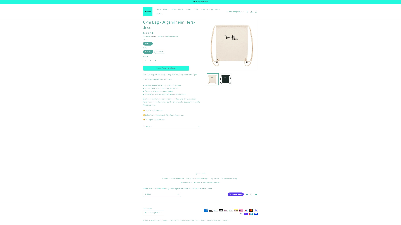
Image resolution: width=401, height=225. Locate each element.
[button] (217, 9)
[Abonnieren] (178, 194)
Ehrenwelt (152, 220)
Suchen (165, 178)
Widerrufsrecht (186, 182)
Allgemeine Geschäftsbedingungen (207, 182)
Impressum (215, 178)
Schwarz (160, 52)
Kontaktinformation (177, 178)
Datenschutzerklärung (229, 178)
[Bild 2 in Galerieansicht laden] (225, 79)
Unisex (147, 43)
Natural (148, 52)
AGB (197, 220)
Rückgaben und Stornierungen (197, 178)
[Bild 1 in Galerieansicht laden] (213, 79)
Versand (154, 36)
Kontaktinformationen (214, 220)
